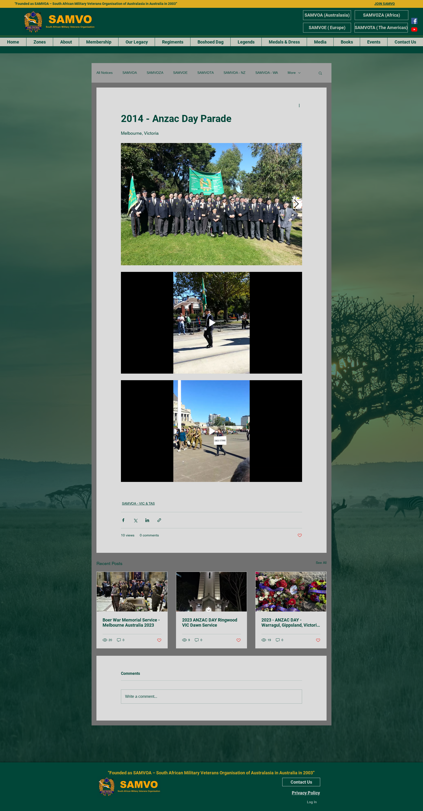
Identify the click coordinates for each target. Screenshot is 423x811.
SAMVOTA (205, 73)
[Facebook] (414, 21)
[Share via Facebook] (123, 520)
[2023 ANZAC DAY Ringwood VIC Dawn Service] (211, 591)
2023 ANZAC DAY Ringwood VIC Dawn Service (209, 622)
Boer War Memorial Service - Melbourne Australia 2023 (131, 622)
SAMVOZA (155, 73)
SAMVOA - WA (266, 73)
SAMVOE (180, 73)
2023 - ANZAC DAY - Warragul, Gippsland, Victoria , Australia (290, 622)
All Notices (104, 73)
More (292, 73)
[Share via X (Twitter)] (135, 520)
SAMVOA (129, 73)
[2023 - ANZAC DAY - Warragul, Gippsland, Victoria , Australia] (291, 591)
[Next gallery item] (296, 204)
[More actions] (299, 105)
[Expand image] (211, 204)
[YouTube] (414, 29)
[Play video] (211, 323)
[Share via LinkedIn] (147, 520)
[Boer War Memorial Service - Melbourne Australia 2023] (132, 591)
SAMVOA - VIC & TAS (138, 503)
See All (321, 563)
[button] (320, 73)
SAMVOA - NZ (234, 73)
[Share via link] (159, 520)
